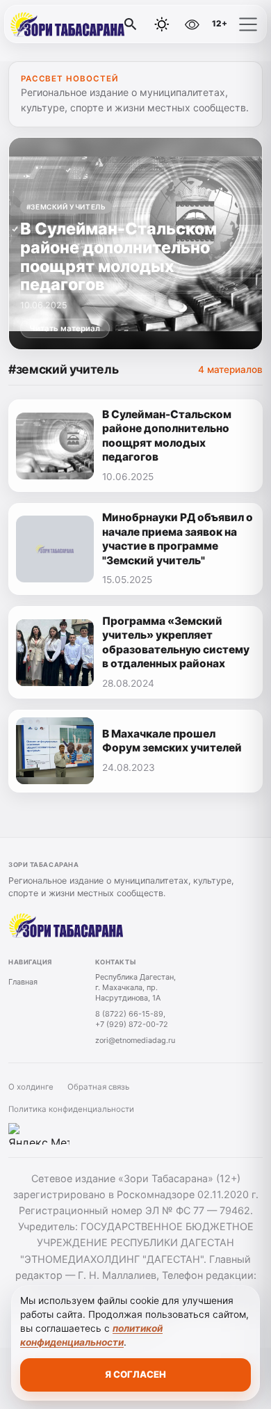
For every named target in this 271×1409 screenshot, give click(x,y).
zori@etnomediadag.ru (135, 1040)
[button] (248, 24)
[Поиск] (130, 24)
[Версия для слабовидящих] (192, 24)
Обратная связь (98, 1087)
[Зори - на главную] (68, 24)
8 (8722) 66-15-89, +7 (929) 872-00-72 (131, 1019)
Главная (23, 982)
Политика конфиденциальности (71, 1109)
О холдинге (31, 1087)
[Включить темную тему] (162, 24)
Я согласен (135, 1374)
